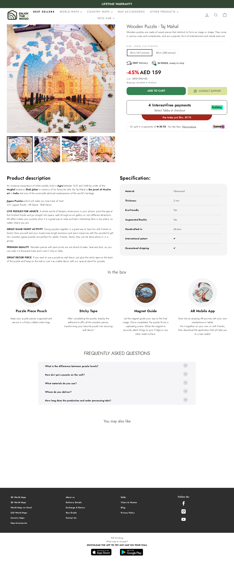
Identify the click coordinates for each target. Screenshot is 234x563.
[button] (110, 79)
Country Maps (17, 517)
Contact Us (71, 517)
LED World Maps (19, 512)
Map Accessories (19, 522)
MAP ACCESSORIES (131, 11)
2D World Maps (18, 502)
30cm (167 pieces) (139, 52)
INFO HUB (105, 18)
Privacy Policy (127, 512)
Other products (163, 11)
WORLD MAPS (70, 11)
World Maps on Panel (21, 507)
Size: (142, 46)
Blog (123, 507)
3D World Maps (18, 497)
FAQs (123, 497)
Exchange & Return (75, 507)
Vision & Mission (129, 502)
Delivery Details (74, 502)
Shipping (131, 82)
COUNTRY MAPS (99, 11)
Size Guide (71, 512)
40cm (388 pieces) (166, 52)
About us (70, 497)
